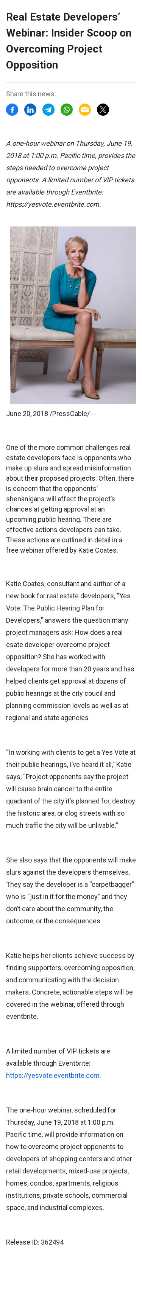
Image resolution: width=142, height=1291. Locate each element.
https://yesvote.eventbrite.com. (53, 1075)
